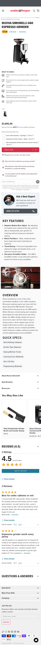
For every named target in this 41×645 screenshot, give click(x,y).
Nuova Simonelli (30, 17)
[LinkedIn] (15, 632)
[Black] (5, 114)
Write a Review (20, 471)
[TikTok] (3, 632)
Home (2, 17)
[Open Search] (34, 11)
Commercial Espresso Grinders (15, 17)
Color (3, 109)
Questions (22, 32)
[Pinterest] (12, 632)
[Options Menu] (38, 525)
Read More (15, 514)
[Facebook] (9, 632)
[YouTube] (18, 632)
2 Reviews (12, 32)
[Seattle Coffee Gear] (20, 10)
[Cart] (38, 10)
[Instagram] (6, 632)
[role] (20, 149)
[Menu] (4, 10)
